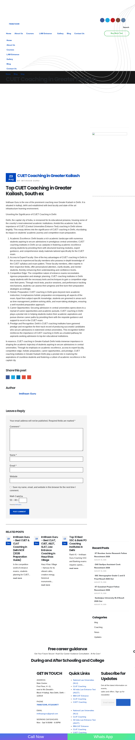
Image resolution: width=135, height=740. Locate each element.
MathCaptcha (18, 504)
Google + (24, 377)
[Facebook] (102, 20)
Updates (98, 637)
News (96, 632)
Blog (69, 34)
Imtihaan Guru (30, 181)
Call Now (35, 737)
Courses (30, 34)
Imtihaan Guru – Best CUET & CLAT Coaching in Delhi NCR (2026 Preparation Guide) (21, 548)
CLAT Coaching (79, 686)
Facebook (8, 377)
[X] (107, 20)
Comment (15, 426)
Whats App (103, 736)
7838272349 (14, 24)
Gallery (60, 34)
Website (13, 476)
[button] (124, 27)
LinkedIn (18, 377)
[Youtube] (113, 20)
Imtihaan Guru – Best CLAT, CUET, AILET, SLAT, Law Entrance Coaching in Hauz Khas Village (49, 548)
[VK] (123, 20)
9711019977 (53, 705)
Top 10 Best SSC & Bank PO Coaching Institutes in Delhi (77, 543)
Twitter (13, 377)
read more (18, 578)
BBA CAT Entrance (81, 696)
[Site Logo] (14, 10)
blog (96, 622)
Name (13, 455)
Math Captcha (16, 496)
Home (8, 34)
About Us (19, 34)
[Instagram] (118, 20)
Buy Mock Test (117, 33)
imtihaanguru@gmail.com (47, 714)
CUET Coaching (79, 702)
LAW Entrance (45, 34)
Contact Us (79, 34)
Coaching (98, 627)
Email (29, 377)
